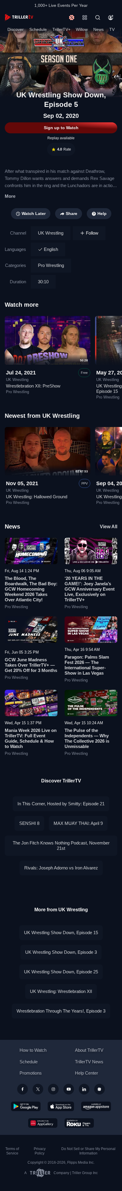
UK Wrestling (50, 232)
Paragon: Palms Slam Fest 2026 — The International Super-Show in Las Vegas (87, 665)
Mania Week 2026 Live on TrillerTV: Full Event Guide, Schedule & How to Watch (31, 738)
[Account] (110, 17)
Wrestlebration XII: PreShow (33, 385)
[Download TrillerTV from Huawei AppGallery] (42, 1123)
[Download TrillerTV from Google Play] (26, 1106)
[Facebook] (22, 1089)
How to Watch (33, 1050)
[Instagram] (53, 1089)
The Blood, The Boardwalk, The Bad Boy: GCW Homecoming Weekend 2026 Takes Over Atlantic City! (31, 589)
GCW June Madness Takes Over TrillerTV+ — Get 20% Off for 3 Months (31, 665)
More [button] (10, 196)
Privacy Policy (40, 1151)
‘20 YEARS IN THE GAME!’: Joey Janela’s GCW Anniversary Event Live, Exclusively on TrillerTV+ (90, 589)
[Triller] (99, 1089)
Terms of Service (12, 1151)
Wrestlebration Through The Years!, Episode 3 (61, 1010)
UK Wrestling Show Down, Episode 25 (61, 971)
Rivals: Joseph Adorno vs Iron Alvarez (61, 867)
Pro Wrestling (51, 265)
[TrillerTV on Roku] (79, 1123)
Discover (15, 29)
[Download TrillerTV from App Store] (61, 1106)
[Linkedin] (84, 1089)
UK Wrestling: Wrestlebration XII (61, 991)
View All (108, 526)
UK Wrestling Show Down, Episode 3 (61, 952)
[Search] (97, 17)
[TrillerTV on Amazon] (96, 1106)
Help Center (86, 1072)
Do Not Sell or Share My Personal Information (88, 1151)
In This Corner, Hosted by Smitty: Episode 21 (61, 803)
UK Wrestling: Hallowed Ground (36, 496)
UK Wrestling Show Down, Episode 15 (61, 932)
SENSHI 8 (29, 823)
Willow (82, 29)
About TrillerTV (89, 1050)
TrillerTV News (89, 1061)
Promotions (31, 1072)
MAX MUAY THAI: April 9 (78, 823)
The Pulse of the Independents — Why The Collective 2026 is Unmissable (87, 738)
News (98, 29)
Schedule (38, 29)
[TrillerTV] (19, 17)
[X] (38, 1089)
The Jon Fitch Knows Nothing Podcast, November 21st (61, 845)
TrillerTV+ (61, 29)
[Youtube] (68, 1089)
